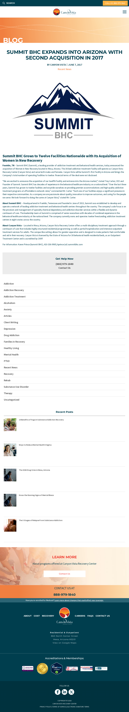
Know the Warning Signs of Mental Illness (36, 495)
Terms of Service (59, 707)
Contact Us (64, 267)
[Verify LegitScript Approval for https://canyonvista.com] (56, 668)
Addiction (9, 283)
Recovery (8, 373)
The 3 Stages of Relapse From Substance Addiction (40, 520)
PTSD (7, 361)
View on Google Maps (64, 643)
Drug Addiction (11, 335)
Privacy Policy (45, 707)
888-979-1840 (65, 594)
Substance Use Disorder (16, 386)
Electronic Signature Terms (78, 707)
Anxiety (8, 309)
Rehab (7, 380)
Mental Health (11, 354)
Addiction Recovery (14, 290)
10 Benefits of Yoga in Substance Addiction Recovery (41, 419)
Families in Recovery (14, 341)
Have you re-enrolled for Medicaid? (65, 600)
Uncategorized (11, 399)
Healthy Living (11, 348)
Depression (9, 328)
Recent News (64, 69)
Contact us (62, 588)
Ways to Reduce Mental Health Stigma (35, 445)
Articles (8, 315)
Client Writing (11, 322)
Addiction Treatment (14, 296)
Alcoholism (9, 302)
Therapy (8, 393)
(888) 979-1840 (64, 264)
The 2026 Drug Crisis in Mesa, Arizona (34, 470)
